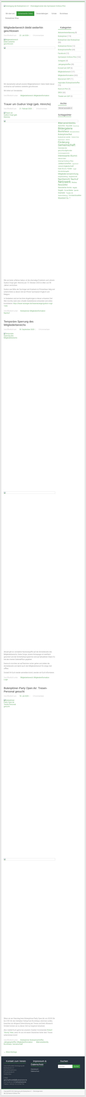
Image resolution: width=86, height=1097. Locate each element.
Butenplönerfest (65, 134)
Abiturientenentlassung (66, 33)
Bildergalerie (65, 128)
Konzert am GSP (64, 68)
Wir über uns (10, 14)
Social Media (68, 190)
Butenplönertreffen (37, 1040)
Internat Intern (62, 158)
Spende (76, 190)
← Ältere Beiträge (10, 1052)
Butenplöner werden (64, 137)
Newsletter (63, 185)
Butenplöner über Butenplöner (69, 40)
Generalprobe (62, 148)
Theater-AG (69, 193)
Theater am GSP (64, 96)
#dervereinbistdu (42, 1042)
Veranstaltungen (42, 14)
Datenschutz (61, 139)
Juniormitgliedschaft (66, 166)
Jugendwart (75, 163)
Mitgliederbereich (26, 96)
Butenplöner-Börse (65, 46)
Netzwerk (64, 182)
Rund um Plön (63, 89)
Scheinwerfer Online (25, 14)
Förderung (63, 142)
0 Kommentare (38, 35)
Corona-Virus (75, 137)
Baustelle (69, 126)
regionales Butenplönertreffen (69, 83)
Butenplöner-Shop (12, 18)
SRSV (60, 93)
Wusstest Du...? (64, 198)
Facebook (62, 53)
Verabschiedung (63, 195)
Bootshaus (64, 14)
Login (6, 680)
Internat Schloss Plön (65, 161)
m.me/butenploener (19, 1082)
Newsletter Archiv (65, 187)
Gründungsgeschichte (63, 153)
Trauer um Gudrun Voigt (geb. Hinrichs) (27, 104)
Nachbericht (64, 179)
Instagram (61, 61)
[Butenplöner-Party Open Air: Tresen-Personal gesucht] (11, 700)
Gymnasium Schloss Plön (67, 57)
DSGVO (68, 139)
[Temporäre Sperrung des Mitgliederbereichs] (11, 334)
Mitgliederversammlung (68, 174)
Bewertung (76, 126)
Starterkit (61, 193)
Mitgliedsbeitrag (63, 176)
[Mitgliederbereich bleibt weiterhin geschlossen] (11, 40)
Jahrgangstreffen (10, 1042)
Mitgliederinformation (41, 96)
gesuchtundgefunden (65, 150)
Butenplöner (24, 311)
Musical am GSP (64, 79)
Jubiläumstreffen (64, 164)
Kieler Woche (62, 169)
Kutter (70, 169)
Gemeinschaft (17, 1044)
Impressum (34, 1069)
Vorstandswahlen (75, 195)
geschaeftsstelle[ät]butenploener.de (15, 1080)
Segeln (60, 190)
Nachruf (7, 313)
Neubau (74, 182)
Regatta (75, 187)
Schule (54, 14)
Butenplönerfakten (74, 131)
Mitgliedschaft (73, 176)
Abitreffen (61, 126)
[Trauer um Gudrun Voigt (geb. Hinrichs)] (11, 113)
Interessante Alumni (67, 155)
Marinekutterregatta (63, 171)
